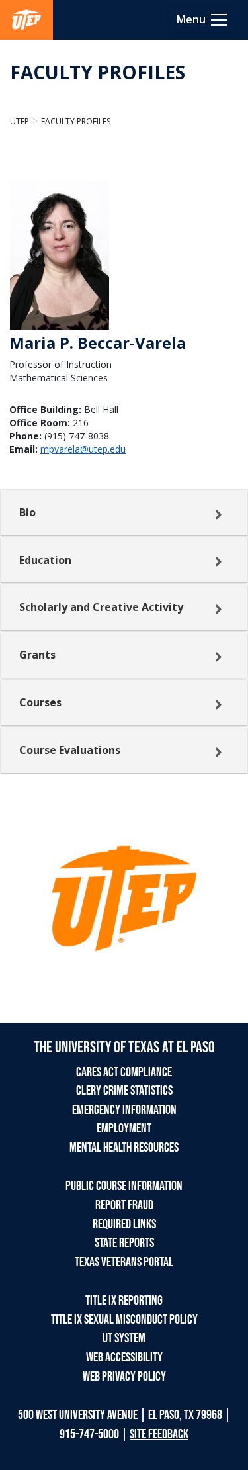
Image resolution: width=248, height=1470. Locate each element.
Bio (27, 512)
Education (45, 560)
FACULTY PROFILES (97, 72)
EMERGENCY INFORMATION (124, 1110)
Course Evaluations (69, 750)
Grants (37, 654)
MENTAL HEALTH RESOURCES (124, 1148)
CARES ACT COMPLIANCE (124, 1072)
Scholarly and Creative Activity (101, 607)
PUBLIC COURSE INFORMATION (124, 1186)
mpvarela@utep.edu (83, 449)
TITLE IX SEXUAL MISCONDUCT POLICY (124, 1320)
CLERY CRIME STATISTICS (124, 1091)
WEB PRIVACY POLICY (124, 1377)
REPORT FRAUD (124, 1205)
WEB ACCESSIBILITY (124, 1357)
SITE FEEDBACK (159, 1434)
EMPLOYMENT (124, 1128)
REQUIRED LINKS (124, 1224)
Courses (40, 702)
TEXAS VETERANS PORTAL (124, 1262)
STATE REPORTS (124, 1243)
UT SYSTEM (124, 1338)
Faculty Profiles (75, 121)
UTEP (19, 121)
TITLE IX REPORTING (124, 1301)
